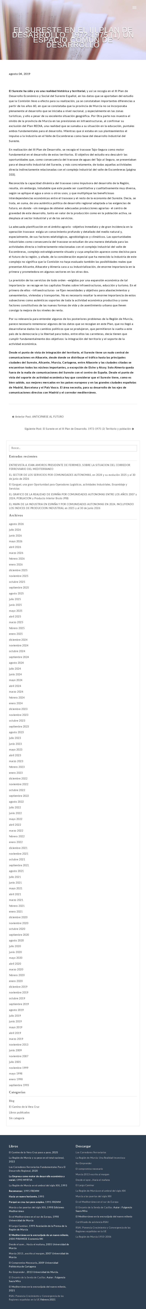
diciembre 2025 (18, 570)
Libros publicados (19, 1112)
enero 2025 (16, 634)
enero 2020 (16, 981)
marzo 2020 (16, 969)
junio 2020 (15, 952)
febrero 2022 (17, 836)
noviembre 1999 (18, 1068)
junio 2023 (15, 744)
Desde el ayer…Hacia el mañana (93, 1180)
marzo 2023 (16, 761)
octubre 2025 (17, 582)
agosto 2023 (16, 732)
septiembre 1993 (19, 1085)
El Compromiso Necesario (23, 1263)
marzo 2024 (16, 692)
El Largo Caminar (85, 1185)
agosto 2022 (16, 802)
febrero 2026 (17, 559)
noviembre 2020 (18, 923)
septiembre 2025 (19, 588)
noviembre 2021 (18, 854)
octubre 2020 (17, 929)
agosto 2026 (16, 524)
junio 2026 (15, 536)
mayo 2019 (15, 1027)
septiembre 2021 (19, 865)
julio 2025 (15, 599)
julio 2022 (15, 807)
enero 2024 (16, 703)
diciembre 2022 (18, 778)
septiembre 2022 (19, 796)
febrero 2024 (17, 698)
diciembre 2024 (18, 640)
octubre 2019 (17, 998)
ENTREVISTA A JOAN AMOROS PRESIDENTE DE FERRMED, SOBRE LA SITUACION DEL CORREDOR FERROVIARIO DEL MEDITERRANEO (69, 467)
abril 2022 (15, 825)
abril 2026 (15, 547)
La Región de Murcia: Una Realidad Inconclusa (100, 1158)
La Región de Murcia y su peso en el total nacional (36, 1158)
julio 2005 (15, 1062)
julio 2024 (15, 669)
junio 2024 (15, 674)
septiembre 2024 (19, 657)
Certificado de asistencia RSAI (92, 1222)
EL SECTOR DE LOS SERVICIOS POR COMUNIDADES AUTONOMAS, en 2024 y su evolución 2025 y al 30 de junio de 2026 (72, 477)
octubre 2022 (17, 790)
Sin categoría (16, 1118)
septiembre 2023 (19, 726)
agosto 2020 (16, 940)
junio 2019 (15, 1021)
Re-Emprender (17, 1272)
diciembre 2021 (18, 848)
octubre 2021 (17, 859)
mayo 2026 (15, 541)
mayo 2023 (15, 750)
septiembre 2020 (19, 935)
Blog (11, 1101)
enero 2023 (16, 773)
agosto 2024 (16, 663)
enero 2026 (16, 565)
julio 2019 (15, 1016)
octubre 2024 (17, 651)
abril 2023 (15, 755)
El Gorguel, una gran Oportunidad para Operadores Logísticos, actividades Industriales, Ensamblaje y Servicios (68, 486)
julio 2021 (15, 877)
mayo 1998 (15, 1074)
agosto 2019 (16, 1010)
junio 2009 (15, 1050)
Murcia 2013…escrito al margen (26, 1254)
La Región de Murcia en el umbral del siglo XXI (34, 1186)
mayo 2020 (15, 958)
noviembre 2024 (18, 645)
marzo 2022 (16, 831)
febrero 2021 (17, 906)
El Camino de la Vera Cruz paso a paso (30, 1152)
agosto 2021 (16, 871)
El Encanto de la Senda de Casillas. (27, 1277)
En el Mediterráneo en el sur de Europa (30, 1217)
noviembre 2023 (18, 715)
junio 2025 (15, 605)
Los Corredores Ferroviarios (91, 1152)
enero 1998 (16, 1079)
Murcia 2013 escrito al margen (92, 1174)
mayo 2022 (15, 819)
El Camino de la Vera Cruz (24, 1107)
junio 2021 (15, 883)
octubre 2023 (17, 721)
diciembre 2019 (18, 987)
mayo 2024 (15, 680)
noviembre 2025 (18, 576)
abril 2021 (15, 894)
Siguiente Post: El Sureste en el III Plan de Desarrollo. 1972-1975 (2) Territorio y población (78, 429)
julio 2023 (15, 738)
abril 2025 (15, 616)
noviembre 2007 (18, 1056)
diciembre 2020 (18, 917)
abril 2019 (15, 1033)
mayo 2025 (15, 611)
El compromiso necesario (89, 1169)
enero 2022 (16, 842)
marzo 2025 (16, 622)
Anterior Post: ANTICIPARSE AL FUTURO (39, 417)
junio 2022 (15, 813)
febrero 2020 (17, 975)
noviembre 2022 (18, 784)
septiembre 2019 (19, 1004)
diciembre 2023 (18, 709)
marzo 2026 (16, 553)
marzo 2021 (16, 900)
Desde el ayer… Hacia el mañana (27, 1244)
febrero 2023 (17, 767)
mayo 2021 (15, 888)
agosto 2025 (16, 593)
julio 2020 (15, 946)
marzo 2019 (16, 1039)
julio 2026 (15, 530)
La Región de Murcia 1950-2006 (93, 1237)
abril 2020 (15, 964)
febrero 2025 (17, 628)
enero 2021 (16, 912)
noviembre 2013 (18, 1045)
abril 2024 (15, 686)
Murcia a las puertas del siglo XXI (27, 1207)
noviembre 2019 (18, 992)
